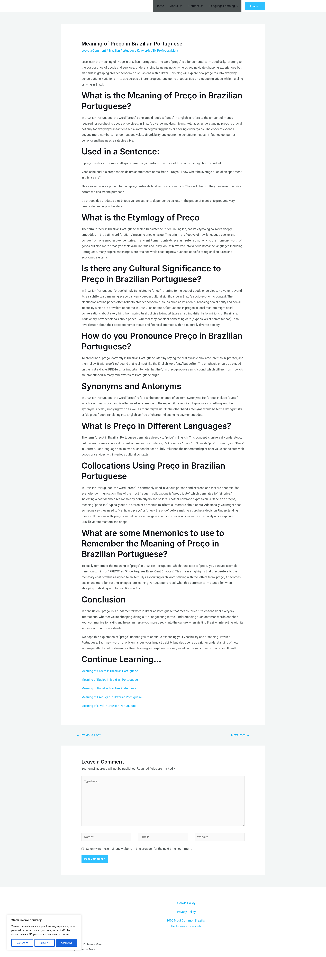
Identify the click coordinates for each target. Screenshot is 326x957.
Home (160, 6)
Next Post (240, 735)
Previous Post (89, 735)
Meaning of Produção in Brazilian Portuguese (112, 697)
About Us (176, 6)
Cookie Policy (186, 903)
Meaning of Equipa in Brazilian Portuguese (110, 679)
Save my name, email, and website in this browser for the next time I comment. (139, 848)
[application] (236, 6)
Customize (22, 943)
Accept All (66, 943)
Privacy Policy (186, 912)
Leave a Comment (94, 50)
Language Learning (222, 6)
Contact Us (195, 6)
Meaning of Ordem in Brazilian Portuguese (110, 671)
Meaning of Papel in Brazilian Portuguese (109, 688)
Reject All (45, 943)
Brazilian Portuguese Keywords (129, 50)
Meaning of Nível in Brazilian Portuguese (109, 706)
